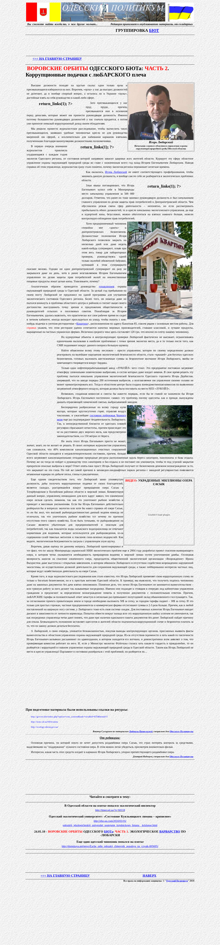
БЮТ (154, 30)
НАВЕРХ (149, 875)
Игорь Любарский (116, 172)
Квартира (82, 323)
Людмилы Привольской (140, 731)
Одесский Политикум (177, 881)
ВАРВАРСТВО (169, 831)
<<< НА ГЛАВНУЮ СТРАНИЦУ (57, 59)
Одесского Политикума (181, 731)
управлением (106, 286)
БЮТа (108, 831)
